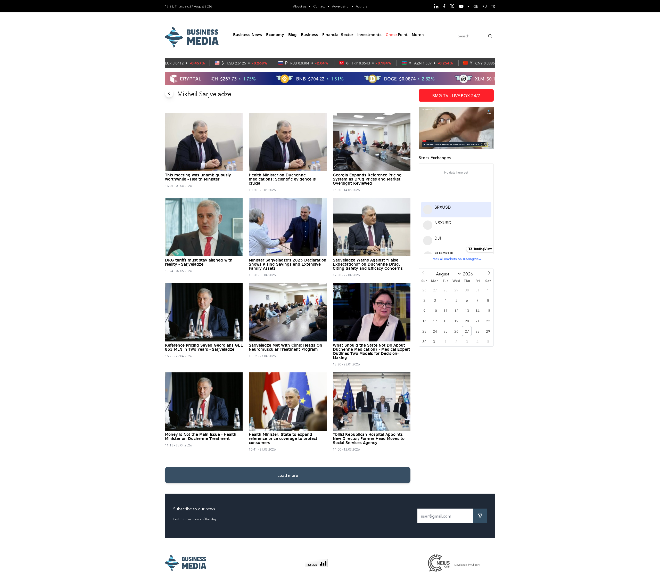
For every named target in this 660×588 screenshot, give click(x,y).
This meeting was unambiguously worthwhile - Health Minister (198, 177)
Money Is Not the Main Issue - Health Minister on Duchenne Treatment (200, 437)
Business (309, 35)
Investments (369, 35)
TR (493, 6)
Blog (292, 35)
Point (397, 35)
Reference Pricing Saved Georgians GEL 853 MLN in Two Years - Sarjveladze (204, 348)
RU (484, 6)
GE (475, 6)
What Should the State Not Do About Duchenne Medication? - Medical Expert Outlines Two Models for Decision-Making (371, 352)
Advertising (340, 6)
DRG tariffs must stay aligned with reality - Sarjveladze (199, 262)
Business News (247, 35)
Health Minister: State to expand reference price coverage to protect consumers (283, 439)
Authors (361, 6)
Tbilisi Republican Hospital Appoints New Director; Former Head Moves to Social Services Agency (369, 439)
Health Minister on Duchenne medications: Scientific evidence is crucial (282, 179)
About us (299, 6)
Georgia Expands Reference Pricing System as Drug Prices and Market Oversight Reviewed (367, 179)
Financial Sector (337, 35)
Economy (275, 35)
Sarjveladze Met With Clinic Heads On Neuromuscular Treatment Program (285, 348)
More (416, 35)
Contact (319, 6)
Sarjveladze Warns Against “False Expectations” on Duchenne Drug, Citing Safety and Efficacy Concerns (368, 264)
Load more (287, 475)
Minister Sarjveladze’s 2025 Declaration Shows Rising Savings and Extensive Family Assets (287, 264)
